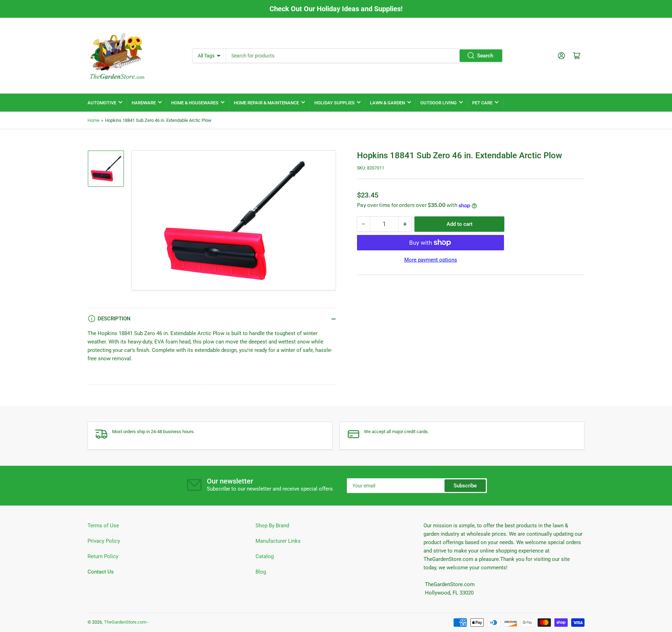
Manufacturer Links (278, 541)
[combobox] (364, 55)
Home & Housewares (194, 102)
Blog (260, 572)
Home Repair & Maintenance (266, 102)
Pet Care (482, 102)
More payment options (430, 260)
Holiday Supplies (334, 102)
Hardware (144, 102)
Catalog (264, 556)
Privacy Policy (104, 541)
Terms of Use (103, 525)
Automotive (102, 102)
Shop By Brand (272, 525)
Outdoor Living (438, 102)
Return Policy (103, 556)
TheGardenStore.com (125, 622)
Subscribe (465, 485)
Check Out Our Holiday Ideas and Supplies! (336, 9)
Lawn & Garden (387, 102)
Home (93, 120)
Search (485, 56)
